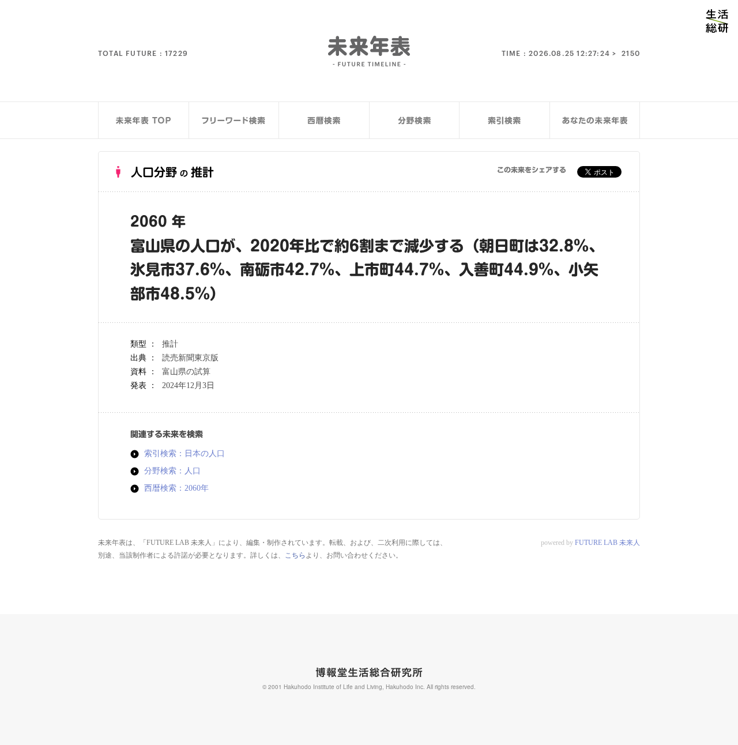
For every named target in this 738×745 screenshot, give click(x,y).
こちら (295, 555)
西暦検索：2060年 (176, 488)
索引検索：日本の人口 (184, 454)
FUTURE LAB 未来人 (607, 543)
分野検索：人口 (172, 471)
